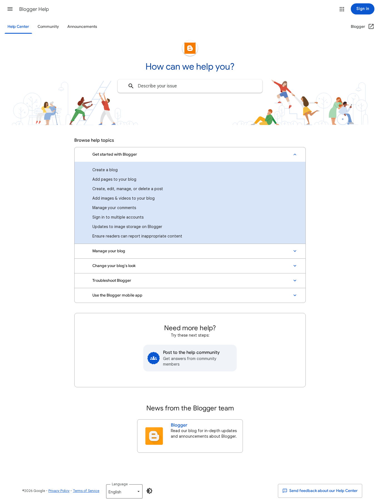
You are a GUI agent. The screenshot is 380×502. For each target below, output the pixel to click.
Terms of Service (86, 491)
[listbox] (124, 491)
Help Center (18, 26)
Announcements (82, 26)
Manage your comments (114, 207)
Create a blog (105, 169)
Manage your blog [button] (108, 251)
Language (120, 484)
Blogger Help (34, 9)
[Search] (131, 86)
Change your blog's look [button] (113, 265)
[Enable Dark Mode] (149, 491)
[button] (10, 9)
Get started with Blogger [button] (114, 154)
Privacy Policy (59, 491)
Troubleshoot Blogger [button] (111, 280)
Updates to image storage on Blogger (127, 226)
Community (48, 26)
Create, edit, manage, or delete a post (127, 188)
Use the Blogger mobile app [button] (117, 295)
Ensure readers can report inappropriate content (137, 236)
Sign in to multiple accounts (118, 217)
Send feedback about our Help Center (323, 490)
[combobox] (190, 86)
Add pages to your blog (114, 179)
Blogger (179, 425)
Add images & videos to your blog (123, 198)
